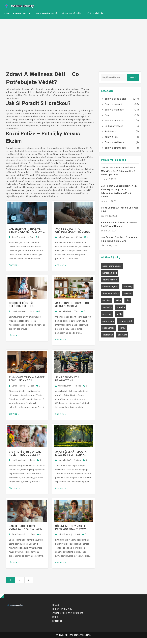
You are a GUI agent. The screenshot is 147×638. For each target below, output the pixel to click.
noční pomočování (111, 266)
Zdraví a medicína (114, 120)
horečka (121, 307)
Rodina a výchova (114, 126)
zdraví (122, 328)
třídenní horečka (110, 293)
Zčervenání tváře (72, 13)
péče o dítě (108, 321)
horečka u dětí (109, 273)
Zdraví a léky (111, 137)
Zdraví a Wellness (114, 142)
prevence (107, 314)
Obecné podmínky (62, 609)
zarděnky (127, 286)
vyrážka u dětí (126, 321)
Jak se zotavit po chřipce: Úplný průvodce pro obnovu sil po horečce (72, 230)
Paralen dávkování (46, 13)
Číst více (13, 265)
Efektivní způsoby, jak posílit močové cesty (25, 453)
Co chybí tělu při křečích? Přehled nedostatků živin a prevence (22, 305)
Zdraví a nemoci (113, 104)
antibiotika (107, 334)
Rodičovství (111, 131)
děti (128, 300)
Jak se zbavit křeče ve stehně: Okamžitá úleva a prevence (27, 230)
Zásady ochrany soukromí (68, 613)
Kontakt (57, 621)
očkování (122, 334)
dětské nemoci (109, 279)
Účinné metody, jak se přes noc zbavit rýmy (70, 528)
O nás (55, 605)
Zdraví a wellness (114, 109)
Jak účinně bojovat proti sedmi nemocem (73, 305)
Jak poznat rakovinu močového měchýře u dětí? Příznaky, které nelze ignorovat (118, 171)
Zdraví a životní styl (115, 147)
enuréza (106, 300)
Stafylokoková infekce (17, 13)
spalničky (107, 307)
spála (119, 314)
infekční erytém (110, 286)
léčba (118, 300)
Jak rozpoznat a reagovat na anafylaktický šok (68, 379)
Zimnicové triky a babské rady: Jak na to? (27, 379)
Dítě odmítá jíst (95, 13)
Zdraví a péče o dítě (115, 98)
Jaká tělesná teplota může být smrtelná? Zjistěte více (71, 453)
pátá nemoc (108, 328)
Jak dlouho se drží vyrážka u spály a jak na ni (26, 528)
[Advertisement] (73, 46)
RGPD (55, 617)
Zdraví (108, 115)
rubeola (127, 293)
